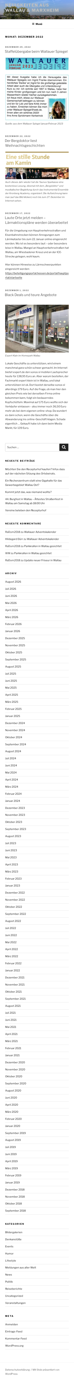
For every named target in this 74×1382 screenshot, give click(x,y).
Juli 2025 (10, 673)
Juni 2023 (11, 850)
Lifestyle (10, 1260)
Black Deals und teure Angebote (31, 295)
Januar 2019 (12, 1182)
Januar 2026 (12, 631)
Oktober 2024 (13, 737)
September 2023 (15, 829)
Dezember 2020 (15, 1062)
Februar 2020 (13, 1118)
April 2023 (11, 864)
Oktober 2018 (13, 1203)
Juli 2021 (10, 1012)
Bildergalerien (13, 1232)
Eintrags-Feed (13, 1331)
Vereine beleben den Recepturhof (25, 510)
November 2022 (15, 899)
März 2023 (11, 871)
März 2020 (11, 1111)
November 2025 (15, 645)
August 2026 (13, 581)
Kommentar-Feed (16, 1338)
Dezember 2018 (15, 1189)
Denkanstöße (13, 1239)
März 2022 (11, 956)
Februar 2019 (13, 1175)
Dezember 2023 (15, 808)
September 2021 (15, 998)
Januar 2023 (12, 885)
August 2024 (13, 751)
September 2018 (15, 1210)
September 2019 (15, 1133)
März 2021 (11, 1041)
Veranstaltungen (15, 1303)
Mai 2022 (11, 942)
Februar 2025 (13, 709)
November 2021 (15, 984)
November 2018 (15, 1196)
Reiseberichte (13, 1288)
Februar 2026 (13, 624)
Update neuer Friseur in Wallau (42, 560)
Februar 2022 (13, 963)
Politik (9, 1281)
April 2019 (11, 1161)
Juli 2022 (10, 928)
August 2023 (13, 836)
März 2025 (11, 701)
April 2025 (11, 694)
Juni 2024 (11, 765)
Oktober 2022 (13, 906)
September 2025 (15, 659)
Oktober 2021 (13, 991)
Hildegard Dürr (14, 539)
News (8, 1274)
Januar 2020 (12, 1126)
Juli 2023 (10, 843)
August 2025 (13, 666)
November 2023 (15, 814)
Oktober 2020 (13, 1076)
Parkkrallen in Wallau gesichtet (43, 546)
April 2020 (11, 1104)
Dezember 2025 (15, 638)
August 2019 (13, 1140)
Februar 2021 (13, 1048)
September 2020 (15, 1083)
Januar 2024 (12, 800)
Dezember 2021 (14, 977)
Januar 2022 (12, 970)
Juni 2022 (11, 935)
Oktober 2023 (13, 822)
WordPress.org (14, 1345)
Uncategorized (14, 1295)
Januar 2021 (12, 1055)
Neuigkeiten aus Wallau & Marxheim (32, 8)
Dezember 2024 (15, 723)
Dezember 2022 (15, 892)
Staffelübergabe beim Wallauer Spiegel (36, 51)
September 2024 (15, 744)
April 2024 (11, 779)
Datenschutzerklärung (17, 1369)
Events (9, 1246)
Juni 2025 (11, 680)
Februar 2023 (13, 878)
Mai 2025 (11, 687)
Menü (39, 23)
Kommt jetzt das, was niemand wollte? (28, 492)
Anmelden (11, 1324)
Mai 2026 (11, 603)
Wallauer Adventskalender (40, 532)
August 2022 (13, 921)
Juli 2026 (10, 588)
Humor (9, 1253)
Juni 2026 (11, 595)
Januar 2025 (12, 716)
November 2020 (15, 1069)
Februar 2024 (13, 793)
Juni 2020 (11, 1097)
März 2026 (11, 617)
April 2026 (11, 610)
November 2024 (15, 730)
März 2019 (11, 1168)
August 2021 (13, 1005)
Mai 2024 (11, 772)
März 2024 (11, 786)
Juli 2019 (10, 1147)
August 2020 (13, 1090)
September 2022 (15, 914)
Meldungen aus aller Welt (20, 1267)
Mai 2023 (11, 857)
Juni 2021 (11, 1019)
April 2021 (11, 1034)
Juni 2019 (11, 1154)
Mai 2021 (10, 1027)
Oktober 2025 (13, 652)
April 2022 (11, 949)
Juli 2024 (10, 758)
